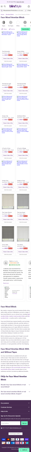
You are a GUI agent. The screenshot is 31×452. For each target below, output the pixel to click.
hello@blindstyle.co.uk (15, 428)
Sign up (24, 423)
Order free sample (8, 61)
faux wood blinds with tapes (18, 367)
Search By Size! (20, 2)
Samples (24, 450)
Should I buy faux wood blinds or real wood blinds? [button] (13, 386)
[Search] (4, 6)
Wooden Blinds (10, 14)
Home (2, 14)
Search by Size (25, 29)
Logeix (18, 449)
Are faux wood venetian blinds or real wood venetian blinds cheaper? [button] (13, 393)
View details (14, 293)
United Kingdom (14, 433)
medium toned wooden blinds (17, 316)
